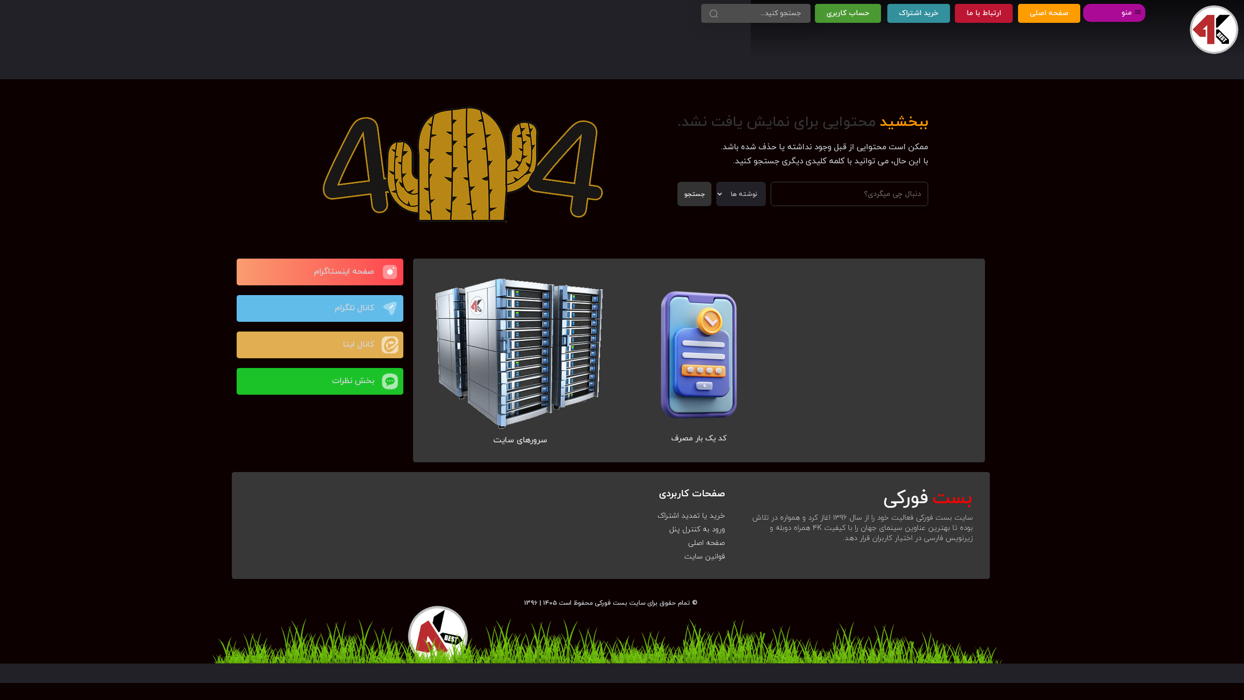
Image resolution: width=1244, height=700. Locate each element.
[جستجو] (713, 13)
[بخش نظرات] (389, 381)
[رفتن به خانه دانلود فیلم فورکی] (1214, 30)
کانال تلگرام (354, 308)
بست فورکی (611, 603)
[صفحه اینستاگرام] (389, 271)
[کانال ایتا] (389, 344)
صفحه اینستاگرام (344, 272)
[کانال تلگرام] (389, 308)
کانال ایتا (358, 344)
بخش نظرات (353, 381)
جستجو (694, 194)
